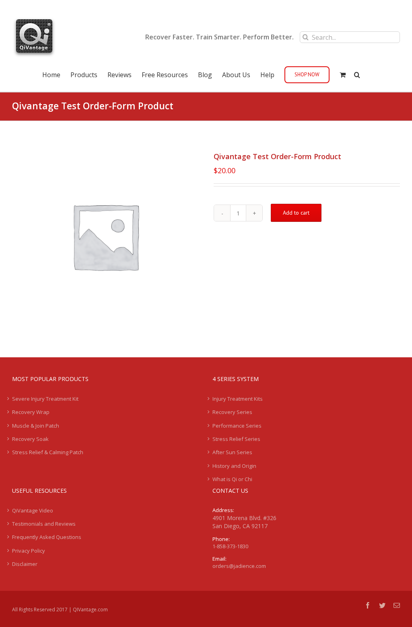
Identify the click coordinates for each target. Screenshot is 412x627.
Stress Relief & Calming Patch (47, 452)
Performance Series (237, 425)
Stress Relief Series (236, 439)
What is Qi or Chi (232, 479)
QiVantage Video (32, 510)
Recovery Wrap (30, 412)
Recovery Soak (30, 439)
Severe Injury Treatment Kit (45, 398)
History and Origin (234, 465)
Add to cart (296, 212)
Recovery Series (232, 412)
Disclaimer (24, 564)
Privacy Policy (28, 550)
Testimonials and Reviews (44, 523)
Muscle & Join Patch (35, 425)
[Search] (357, 74)
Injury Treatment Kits (237, 398)
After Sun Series (232, 452)
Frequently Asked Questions (46, 537)
